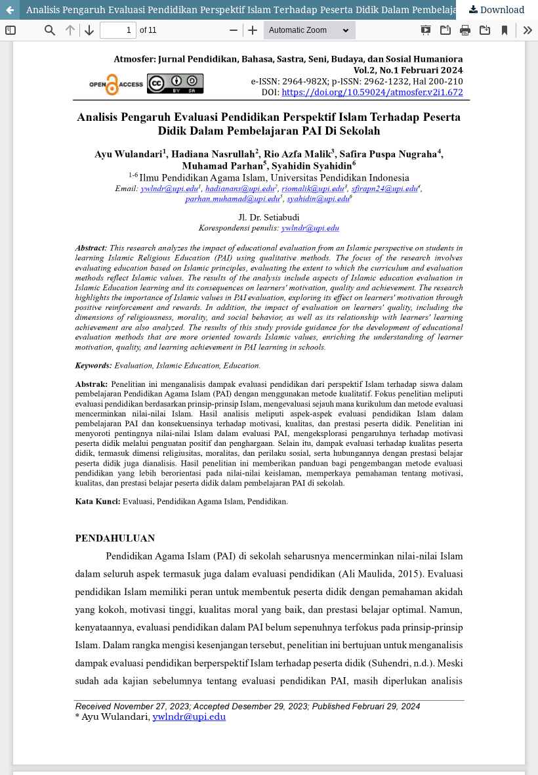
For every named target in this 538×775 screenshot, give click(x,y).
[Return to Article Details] (10, 10)
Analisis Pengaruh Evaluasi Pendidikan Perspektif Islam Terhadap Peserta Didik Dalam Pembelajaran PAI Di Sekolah (282, 9)
